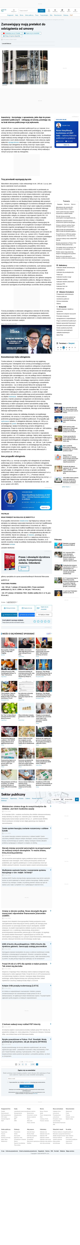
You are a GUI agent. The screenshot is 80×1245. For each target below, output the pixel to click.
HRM (15, 1120)
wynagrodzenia (13, 142)
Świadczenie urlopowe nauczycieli (66, 313)
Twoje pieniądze (44, 15)
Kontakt (56, 1151)
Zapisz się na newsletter (44, 608)
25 (60, 347)
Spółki (41, 1113)
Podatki (3, 1111)
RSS (52, 1151)
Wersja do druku (10, 608)
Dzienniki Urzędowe (32, 1135)
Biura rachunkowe (58, 1109)
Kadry (16, 15)
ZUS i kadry (4, 1117)
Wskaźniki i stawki (58, 1129)
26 (63, 347)
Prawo (36, 15)
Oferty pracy (69, 1143)
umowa (12, 544)
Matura (16, 1141)
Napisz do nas (28, 608)
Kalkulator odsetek (44, 1137)
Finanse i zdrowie (44, 1120)
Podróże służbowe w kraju (59, 1132)
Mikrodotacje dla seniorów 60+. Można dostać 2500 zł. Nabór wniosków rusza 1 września (64, 208)
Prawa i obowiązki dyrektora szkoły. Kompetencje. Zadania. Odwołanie (34, 560)
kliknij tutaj (35, 1093)
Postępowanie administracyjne (65, 294)
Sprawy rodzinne (31, 1111)
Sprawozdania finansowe (59, 1122)
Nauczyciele (17, 1135)
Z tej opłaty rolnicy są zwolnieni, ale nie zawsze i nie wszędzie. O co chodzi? (66, 248)
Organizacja (13, 798)
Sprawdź (23, 568)
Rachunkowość (5, 1113)
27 (66, 347)
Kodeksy (29, 1143)
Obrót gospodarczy (6, 1115)
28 (69, 347)
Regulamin (41, 1151)
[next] (37, 1064)
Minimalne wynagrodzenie (59, 1133)
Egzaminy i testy (18, 1137)
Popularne (59, 204)
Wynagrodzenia (18, 1113)
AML (54, 1124)
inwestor (31, 535)
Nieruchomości (58, 15)
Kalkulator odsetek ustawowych (65, 281)
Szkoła (15, 1133)
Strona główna (4, 19)
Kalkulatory (63, 265)
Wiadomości (4, 798)
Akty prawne (30, 1129)
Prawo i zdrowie (31, 1122)
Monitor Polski (30, 1133)
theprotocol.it (69, 1141)
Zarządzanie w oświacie (20, 1139)
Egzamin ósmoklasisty (19, 1143)
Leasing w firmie (44, 1118)
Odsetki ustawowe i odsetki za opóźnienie (65, 310)
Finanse (21, 19)
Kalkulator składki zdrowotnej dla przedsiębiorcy (66, 269)
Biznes (21, 15)
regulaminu (27, 1082)
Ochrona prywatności (12, 1151)
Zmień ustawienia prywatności (28, 1151)
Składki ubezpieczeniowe (59, 1135)
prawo (14, 423)
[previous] (16, 1064)
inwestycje (12, 396)
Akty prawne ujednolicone (33, 1141)
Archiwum (68, 1133)
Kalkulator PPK (61, 284)
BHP (15, 1118)
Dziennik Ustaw (31, 1132)
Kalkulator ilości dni (62, 286)
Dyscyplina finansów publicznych (66, 325)
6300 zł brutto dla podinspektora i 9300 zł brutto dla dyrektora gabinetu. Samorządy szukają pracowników (66, 230)
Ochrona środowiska (62, 301)
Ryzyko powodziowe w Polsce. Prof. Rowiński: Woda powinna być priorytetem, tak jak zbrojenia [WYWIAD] (66, 243)
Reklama (62, 1151)
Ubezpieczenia (17, 1115)
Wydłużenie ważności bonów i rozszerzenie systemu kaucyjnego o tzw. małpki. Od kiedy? (66, 221)
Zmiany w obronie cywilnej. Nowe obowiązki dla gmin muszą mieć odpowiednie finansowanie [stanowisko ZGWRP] (65, 226)
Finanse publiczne (62, 296)
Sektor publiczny (29, 15)
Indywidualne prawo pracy (20, 1111)
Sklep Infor (29, 1120)
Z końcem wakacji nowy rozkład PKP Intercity (66, 239)
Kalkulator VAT (43, 1135)
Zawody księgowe (5, 1118)
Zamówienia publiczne (30, 19)
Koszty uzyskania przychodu (64, 328)
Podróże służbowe (57, 1137)
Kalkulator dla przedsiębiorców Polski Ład (65, 273)
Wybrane (73, 204)
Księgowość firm (5, 1109)
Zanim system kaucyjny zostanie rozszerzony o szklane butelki (65, 212)
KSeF (71, 15)
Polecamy (58, 539)
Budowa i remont (70, 1117)
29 (72, 347)
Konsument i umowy (32, 1115)
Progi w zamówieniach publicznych (66, 320)
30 (75, 347)
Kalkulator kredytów (62, 279)
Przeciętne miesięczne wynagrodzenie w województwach (66, 317)
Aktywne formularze (66, 292)
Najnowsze (66, 204)
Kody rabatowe (69, 1135)
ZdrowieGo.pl (69, 1132)
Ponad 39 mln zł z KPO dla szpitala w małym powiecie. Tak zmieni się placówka (66, 235)
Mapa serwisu (70, 1151)
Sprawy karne (30, 1113)
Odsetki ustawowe (57, 1139)
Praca (28, 1118)
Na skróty (68, 1129)
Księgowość (10, 15)
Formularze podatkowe (71, 1139)
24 (58, 347)
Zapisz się (44, 507)
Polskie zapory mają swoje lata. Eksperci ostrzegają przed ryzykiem (66, 252)
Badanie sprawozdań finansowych (66, 323)
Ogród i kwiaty (69, 1118)
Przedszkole (17, 1132)
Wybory (59, 303)
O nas (2, 1151)
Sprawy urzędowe (31, 1117)
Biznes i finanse (44, 1111)
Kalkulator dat (60, 288)
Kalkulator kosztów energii (64, 277)
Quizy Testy (60, 335)
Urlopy (15, 1117)
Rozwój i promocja (37, 798)
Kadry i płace (4, 1139)
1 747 (32, 1064)
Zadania (27, 798)
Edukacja (65, 15)
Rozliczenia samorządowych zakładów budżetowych (64, 331)
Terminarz (62, 343)
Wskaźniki (62, 307)
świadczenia (24, 521)
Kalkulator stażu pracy (45, 1139)
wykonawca (5, 421)
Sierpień (71, 343)
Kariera (47, 1151)
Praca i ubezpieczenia (45, 1115)
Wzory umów (69, 1137)
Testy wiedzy (17, 1145)
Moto (51, 15)
